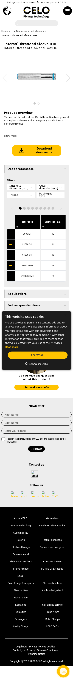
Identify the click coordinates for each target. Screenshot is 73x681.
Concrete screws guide (52, 547)
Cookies (51, 646)
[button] (68, 78)
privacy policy (24, 439)
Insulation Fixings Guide (52, 525)
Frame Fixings (21, 568)
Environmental (21, 554)
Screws (21, 540)
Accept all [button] (38, 355)
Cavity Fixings (20, 626)
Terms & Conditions (47, 650)
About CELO (20, 518)
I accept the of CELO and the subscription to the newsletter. (36, 440)
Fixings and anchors (21, 561)
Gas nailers (52, 518)
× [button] (65, 315)
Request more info (36, 387)
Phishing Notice (36, 654)
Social (21, 576)
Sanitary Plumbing (21, 525)
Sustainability (20, 532)
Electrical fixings (21, 547)
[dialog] (36, 340)
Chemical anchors (52, 583)
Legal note (21, 646)
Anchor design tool (52, 590)
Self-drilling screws (52, 604)
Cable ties (20, 612)
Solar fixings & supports (21, 583)
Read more (11, 347)
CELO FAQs (52, 626)
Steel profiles (21, 590)
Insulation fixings (52, 540)
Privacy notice (37, 646)
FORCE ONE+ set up (52, 568)
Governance (20, 597)
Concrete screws (52, 561)
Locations (20, 604)
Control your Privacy (24, 650)
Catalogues (21, 619)
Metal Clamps (52, 619)
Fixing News (52, 612)
